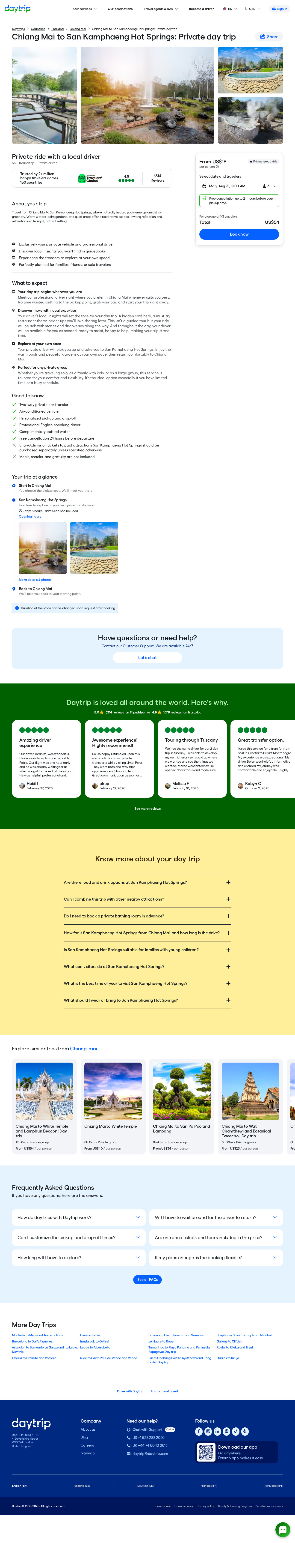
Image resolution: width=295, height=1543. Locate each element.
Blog (84, 1437)
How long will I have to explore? (49, 1257)
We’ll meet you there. (77, 490)
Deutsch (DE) (145, 1485)
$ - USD (250, 9)
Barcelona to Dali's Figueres (32, 1341)
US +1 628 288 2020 (149, 1438)
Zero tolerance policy (269, 1505)
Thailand (57, 29)
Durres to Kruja (228, 1358)
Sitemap (87, 1453)
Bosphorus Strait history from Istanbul (244, 1335)
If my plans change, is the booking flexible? (198, 1257)
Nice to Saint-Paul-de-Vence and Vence (108, 1358)
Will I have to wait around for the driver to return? (205, 1217)
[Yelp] (245, 1431)
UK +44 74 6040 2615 (150, 1445)
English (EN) (19, 1485)
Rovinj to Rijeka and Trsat (235, 1347)
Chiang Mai (78, 29)
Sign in (282, 9)
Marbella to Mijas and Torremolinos (37, 1335)
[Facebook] (199, 1431)
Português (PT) (274, 1485)
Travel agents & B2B (158, 9)
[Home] (17, 8)
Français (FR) (209, 1485)
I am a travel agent (164, 1391)
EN (230, 9)
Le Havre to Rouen (161, 1341)
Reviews (157, 180)
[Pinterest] (226, 1431)
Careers (87, 1445)
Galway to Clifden (229, 1341)
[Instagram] (208, 1431)
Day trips (18, 29)
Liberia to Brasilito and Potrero (34, 1358)
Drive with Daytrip (130, 1391)
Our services (82, 9)
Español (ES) (82, 1485)
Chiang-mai (83, 1048)
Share (272, 36)
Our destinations (120, 9)
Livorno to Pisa (90, 1335)
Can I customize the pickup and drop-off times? (66, 1237)
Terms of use (162, 1505)
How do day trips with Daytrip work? (54, 1217)
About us (88, 1429)
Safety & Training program (235, 1505)
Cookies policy (183, 1505)
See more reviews (148, 808)
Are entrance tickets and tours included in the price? (208, 1237)
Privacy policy (206, 1505)
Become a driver (201, 9)
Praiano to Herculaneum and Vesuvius (176, 1335)
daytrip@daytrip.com (150, 1454)
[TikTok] (235, 1431)
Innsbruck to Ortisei (94, 1341)
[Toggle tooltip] (217, 166)
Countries (38, 29)
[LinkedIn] (217, 1431)
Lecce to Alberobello (95, 1347)
